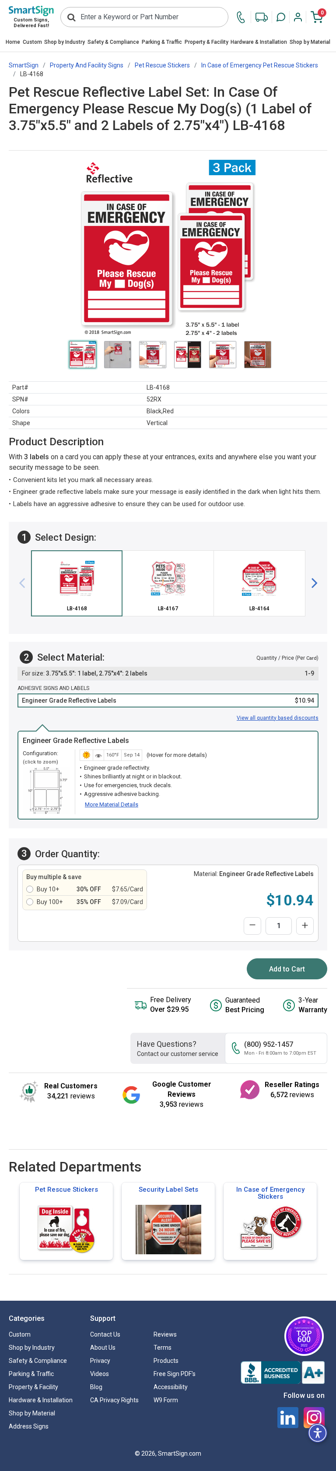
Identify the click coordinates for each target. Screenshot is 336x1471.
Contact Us (105, 1334)
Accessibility (171, 1386)
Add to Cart (287, 969)
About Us (103, 1347)
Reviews (165, 1334)
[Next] (311, 583)
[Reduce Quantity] (252, 926)
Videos (99, 1373)
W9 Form (166, 1400)
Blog (96, 1386)
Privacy (100, 1360)
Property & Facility (206, 42)
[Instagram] (314, 1417)
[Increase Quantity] (305, 926)
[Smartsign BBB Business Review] (283, 1372)
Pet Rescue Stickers (66, 1189)
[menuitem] (12, 42)
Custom (32, 42)
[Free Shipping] (261, 17)
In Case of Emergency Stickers (270, 1193)
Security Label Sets (168, 1189)
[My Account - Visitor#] (298, 17)
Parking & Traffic (162, 42)
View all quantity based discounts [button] (277, 718)
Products (166, 1360)
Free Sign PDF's (175, 1373)
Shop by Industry (64, 42)
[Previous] (25, 583)
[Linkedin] (287, 1417)
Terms (163, 1347)
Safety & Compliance (113, 42)
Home (13, 42)
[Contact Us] (243, 17)
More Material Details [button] (111, 804)
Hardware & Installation (259, 42)
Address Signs (29, 1426)
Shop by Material (310, 42)
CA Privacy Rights (114, 1400)
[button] (281, 17)
